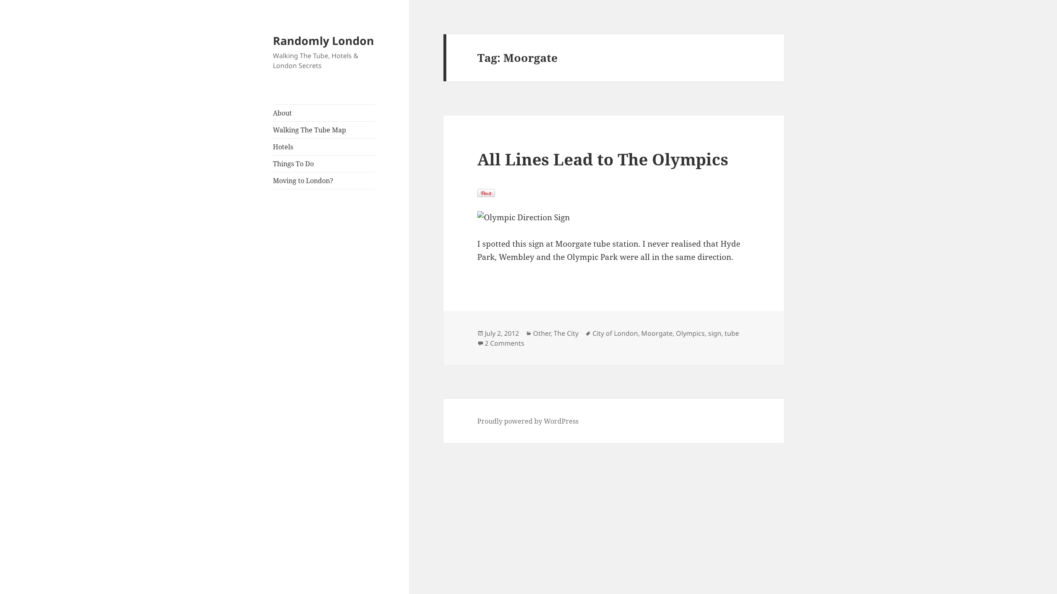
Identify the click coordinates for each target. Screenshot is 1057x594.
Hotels (283, 146)
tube (732, 333)
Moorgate (657, 333)
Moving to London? (303, 180)
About (282, 113)
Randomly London (323, 40)
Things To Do (293, 163)
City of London (615, 333)
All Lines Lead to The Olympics (602, 159)
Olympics (690, 333)
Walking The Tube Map (309, 129)
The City (566, 333)
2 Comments (504, 343)
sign (714, 333)
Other (541, 333)
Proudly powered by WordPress (527, 421)
